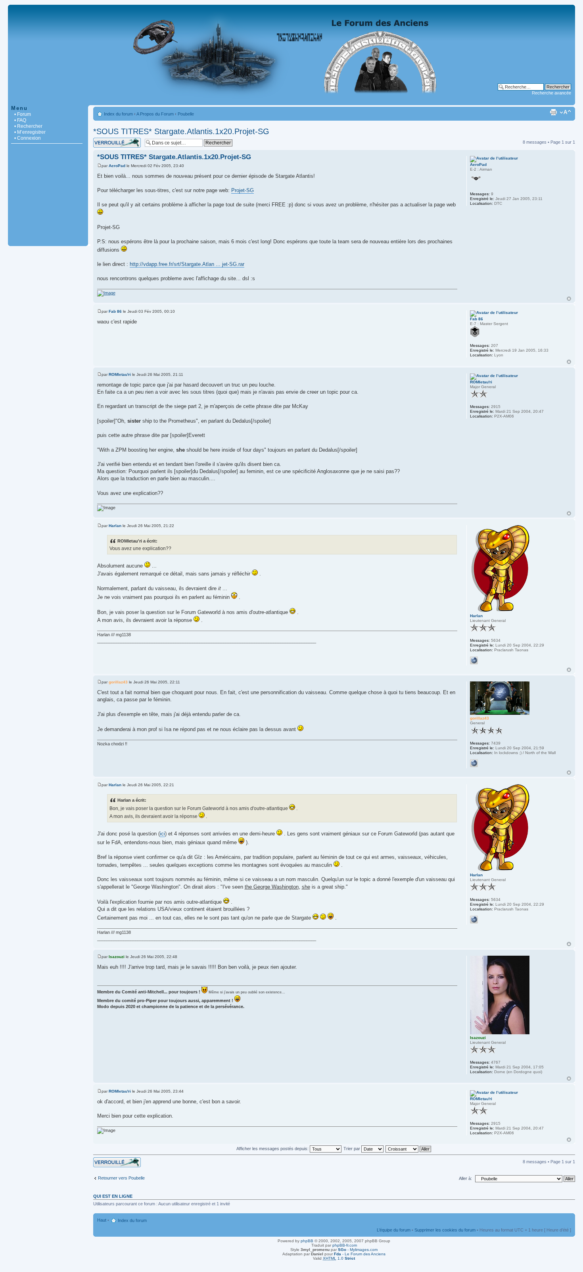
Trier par (352, 1148)
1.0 (339, 1258)
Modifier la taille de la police (565, 112)
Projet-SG (242, 190)
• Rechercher (28, 126)
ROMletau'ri (120, 374)
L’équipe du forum (393, 1230)
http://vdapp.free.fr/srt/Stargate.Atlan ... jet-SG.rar (187, 264)
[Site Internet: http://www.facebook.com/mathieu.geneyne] (474, 660)
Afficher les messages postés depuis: (273, 1148)
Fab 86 (115, 311)
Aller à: (465, 1178)
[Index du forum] (291, 101)
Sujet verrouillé (107, 140)
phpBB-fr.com (344, 1245)
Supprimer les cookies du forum (445, 1230)
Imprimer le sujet (553, 112)
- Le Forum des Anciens (359, 1254)
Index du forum (118, 114)
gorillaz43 (118, 682)
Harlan (115, 525)
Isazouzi (117, 956)
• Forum (22, 114)
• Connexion (27, 138)
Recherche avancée (551, 92)
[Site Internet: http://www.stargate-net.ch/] (474, 763)
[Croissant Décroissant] (408, 1148)
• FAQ (20, 120)
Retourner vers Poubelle (121, 1178)
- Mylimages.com (358, 1249)
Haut (569, 298)
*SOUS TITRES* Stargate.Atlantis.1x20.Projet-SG (181, 131)
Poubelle (186, 114)
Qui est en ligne (112, 1196)
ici (162, 834)
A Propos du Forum (155, 114)
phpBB (307, 1241)
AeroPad (117, 166)
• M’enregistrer (30, 132)
